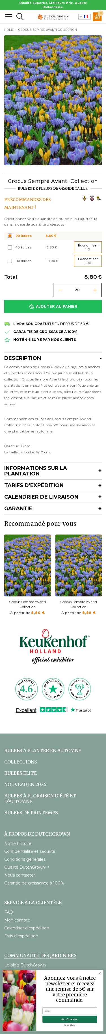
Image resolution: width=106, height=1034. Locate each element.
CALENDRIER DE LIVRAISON (41, 497)
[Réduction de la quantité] (60, 290)
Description (22, 358)
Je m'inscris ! (69, 1019)
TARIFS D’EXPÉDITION (34, 485)
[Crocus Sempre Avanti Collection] (27, 565)
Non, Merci (69, 1025)
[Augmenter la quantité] (95, 290)
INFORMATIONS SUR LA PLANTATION (35, 471)
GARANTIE (18, 508)
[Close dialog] (100, 973)
